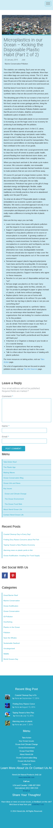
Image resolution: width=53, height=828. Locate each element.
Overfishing (7, 622)
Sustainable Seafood (11, 643)
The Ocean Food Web (13, 504)
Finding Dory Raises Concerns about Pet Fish (21, 540)
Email (5, 436)
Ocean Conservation (11, 611)
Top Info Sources (30, 369)
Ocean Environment (26, 748)
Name (5, 426)
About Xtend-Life (26, 754)
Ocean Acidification (10, 606)
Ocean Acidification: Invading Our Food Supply (21, 556)
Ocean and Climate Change (15, 494)
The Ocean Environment (14, 499)
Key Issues (7, 488)
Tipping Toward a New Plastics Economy (19, 545)
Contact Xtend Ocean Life (13, 515)
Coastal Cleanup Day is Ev (26, 695)
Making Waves (9, 473)
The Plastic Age (9, 467)
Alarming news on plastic (22, 721)
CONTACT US (38, 804)
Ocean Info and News (11, 483)
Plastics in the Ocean (11, 627)
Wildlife (6, 654)
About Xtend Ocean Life (12, 509)
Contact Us (26, 764)
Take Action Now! (10, 462)
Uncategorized (9, 648)
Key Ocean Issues (26, 741)
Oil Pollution (8, 617)
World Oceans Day (10, 659)
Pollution (24, 64)
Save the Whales (10, 638)
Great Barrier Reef (10, 595)
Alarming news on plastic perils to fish (18, 550)
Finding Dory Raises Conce (24, 704)
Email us (26, 791)
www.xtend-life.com (26, 777)
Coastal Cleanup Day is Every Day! (17, 534)
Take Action (26, 738)
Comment (7, 396)
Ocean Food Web (26, 751)
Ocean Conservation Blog (13, 478)
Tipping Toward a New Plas (23, 713)
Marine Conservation (13, 64)
